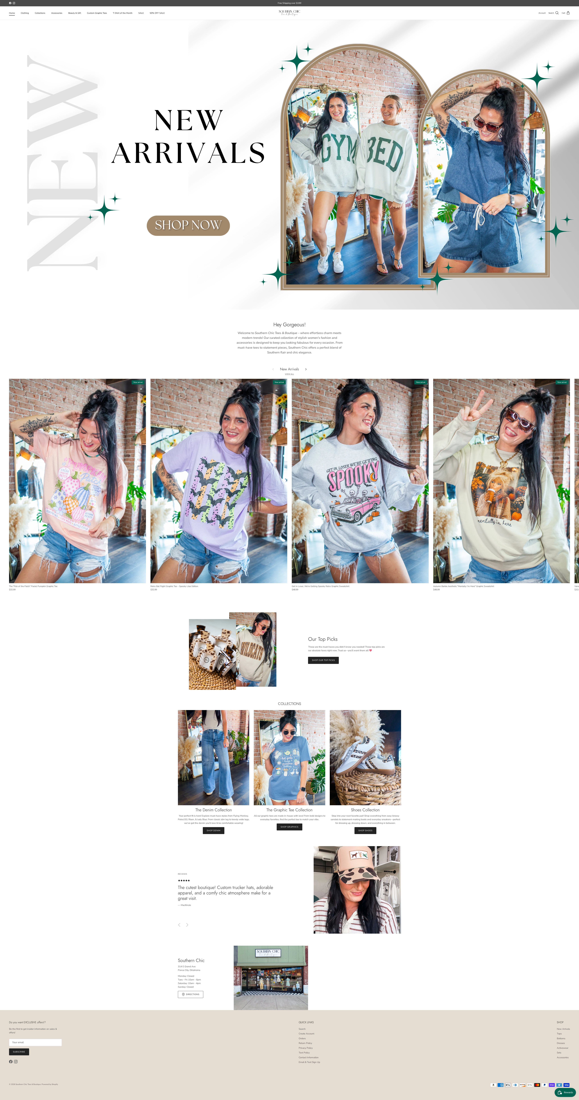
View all (289, 374)
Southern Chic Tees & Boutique (28, 1084)
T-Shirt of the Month (122, 13)
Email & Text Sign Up (309, 1062)
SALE (141, 13)
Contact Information (309, 1057)
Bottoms (561, 1038)
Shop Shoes (365, 830)
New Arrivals (289, 369)
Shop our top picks (323, 660)
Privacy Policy (306, 1047)
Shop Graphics (289, 827)
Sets (559, 1052)
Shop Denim (213, 830)
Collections (40, 13)
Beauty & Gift (74, 13)
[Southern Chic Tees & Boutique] (289, 13)
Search (302, 1028)
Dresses (561, 1043)
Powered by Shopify (50, 1084)
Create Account (306, 1033)
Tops (559, 1033)
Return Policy (305, 1043)
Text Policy (304, 1052)
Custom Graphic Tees (97, 13)
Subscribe (19, 1052)
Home (12, 13)
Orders (302, 1038)
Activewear (562, 1047)
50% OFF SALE (157, 13)
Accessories (56, 13)
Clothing (25, 13)
